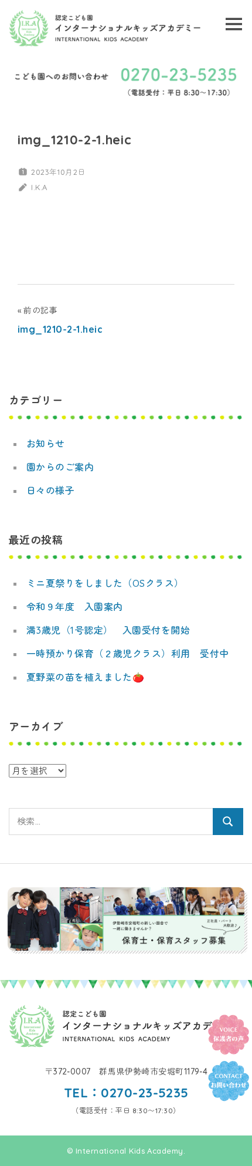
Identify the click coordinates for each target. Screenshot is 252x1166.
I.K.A (39, 187)
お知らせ (45, 443)
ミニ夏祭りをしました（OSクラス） (105, 583)
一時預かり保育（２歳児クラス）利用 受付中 (127, 654)
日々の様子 (50, 490)
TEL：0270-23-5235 (126, 1092)
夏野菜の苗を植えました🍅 (85, 677)
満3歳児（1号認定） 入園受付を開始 (108, 630)
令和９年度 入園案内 (74, 607)
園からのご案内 (60, 467)
